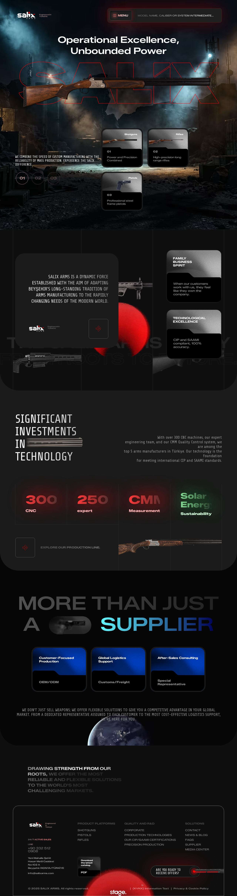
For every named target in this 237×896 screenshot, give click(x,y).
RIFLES (83, 839)
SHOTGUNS (87, 830)
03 (53, 178)
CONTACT (193, 830)
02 (38, 178)
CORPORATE (134, 830)
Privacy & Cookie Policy (191, 888)
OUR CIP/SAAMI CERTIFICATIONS (150, 839)
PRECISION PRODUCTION (144, 844)
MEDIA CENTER (197, 849)
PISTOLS (84, 835)
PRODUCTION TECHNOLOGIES (148, 835)
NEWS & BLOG (196, 835)
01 (22, 178)
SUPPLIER (193, 844)
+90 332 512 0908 (39, 849)
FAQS (189, 839)
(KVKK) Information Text (151, 888)
